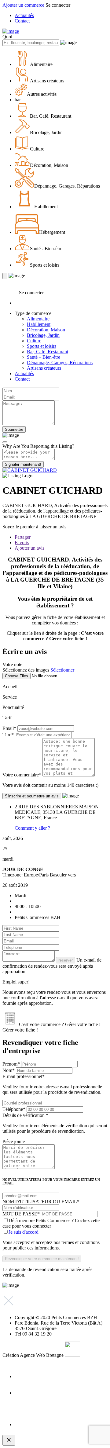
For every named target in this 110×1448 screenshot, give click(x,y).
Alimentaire (38, 318)
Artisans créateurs (44, 368)
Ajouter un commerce (23, 5)
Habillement (38, 324)
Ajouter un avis (29, 548)
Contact (22, 20)
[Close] (4, 442)
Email (9, 728)
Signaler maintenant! (23, 464)
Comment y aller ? (32, 828)
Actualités (24, 15)
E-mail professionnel (52, 1084)
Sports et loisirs (41, 346)
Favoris (22, 542)
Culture (34, 340)
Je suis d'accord (23, 1232)
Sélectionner (62, 669)
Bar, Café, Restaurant (47, 351)
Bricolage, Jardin (43, 335)
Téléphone (13, 1109)
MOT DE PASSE (21, 1213)
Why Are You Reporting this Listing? (38, 446)
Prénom (11, 1063)
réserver (65, 960)
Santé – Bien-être (43, 357)
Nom (8, 1070)
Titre (8, 734)
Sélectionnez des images (25, 669)
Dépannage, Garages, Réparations (60, 362)
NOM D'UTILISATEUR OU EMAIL (40, 1201)
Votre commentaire (21, 774)
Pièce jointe (13, 1141)
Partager (23, 537)
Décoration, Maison (46, 329)
